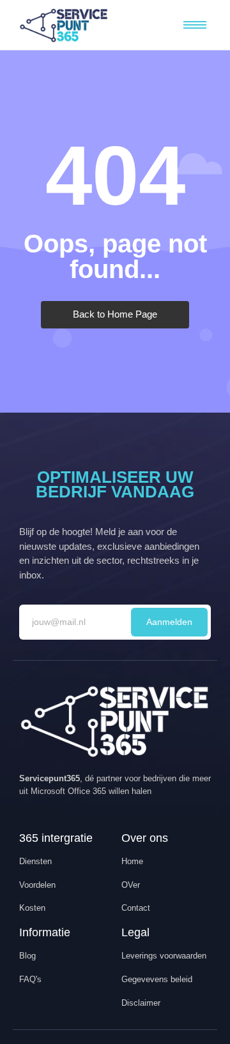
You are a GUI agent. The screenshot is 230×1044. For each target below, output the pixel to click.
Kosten (32, 908)
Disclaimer (140, 1003)
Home (132, 861)
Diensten (35, 861)
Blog (27, 955)
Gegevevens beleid (156, 979)
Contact (135, 908)
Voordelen (37, 885)
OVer (130, 885)
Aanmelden (169, 622)
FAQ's (30, 979)
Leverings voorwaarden (163, 955)
